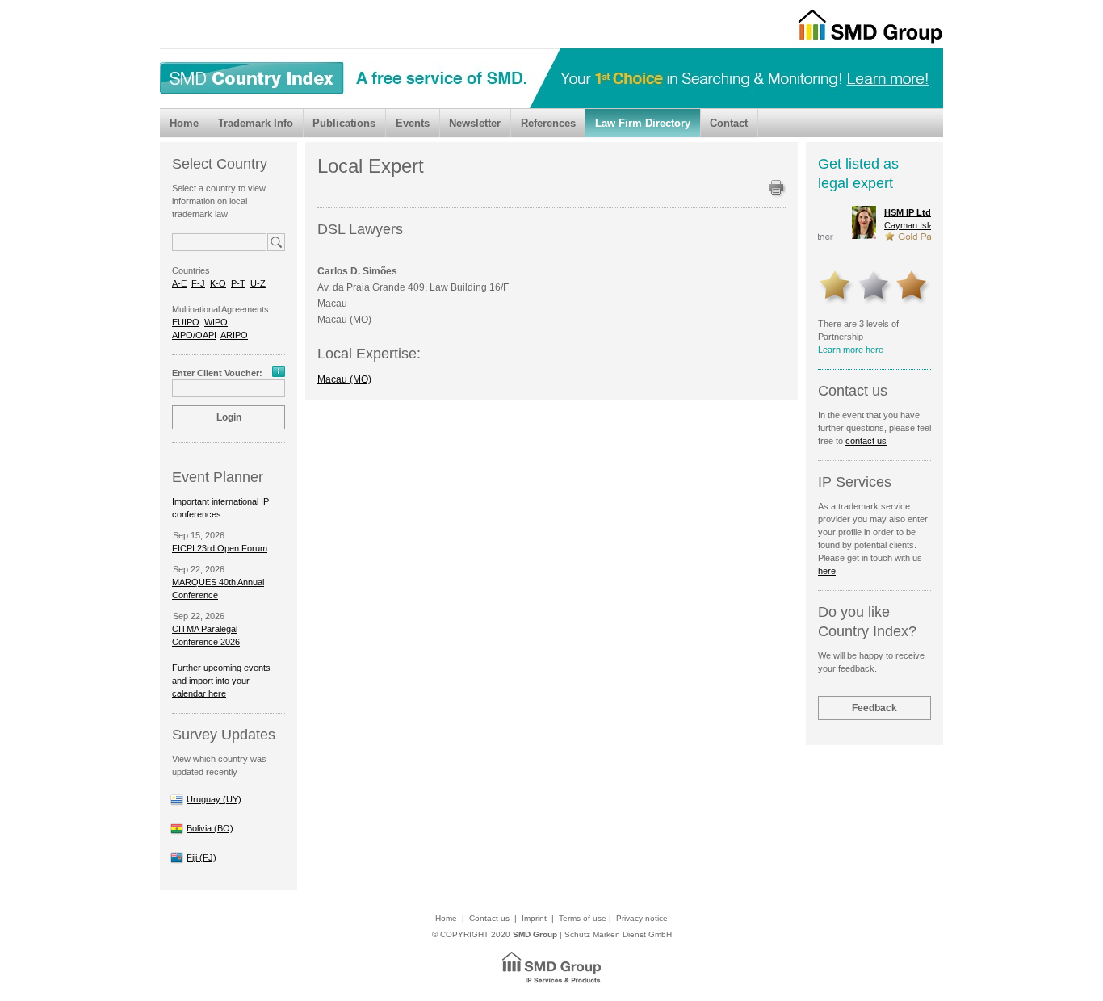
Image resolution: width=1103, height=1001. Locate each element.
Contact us (489, 918)
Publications (343, 123)
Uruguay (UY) (214, 799)
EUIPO (185, 322)
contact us (866, 441)
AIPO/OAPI (194, 335)
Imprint (534, 918)
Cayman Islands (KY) (889, 218)
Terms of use (582, 918)
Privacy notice (642, 918)
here (827, 571)
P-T (238, 283)
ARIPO (234, 335)
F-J (198, 283)
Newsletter (475, 123)
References (548, 123)
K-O (218, 283)
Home (184, 123)
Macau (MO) (344, 379)
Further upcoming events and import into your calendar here (221, 680)
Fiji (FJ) (201, 857)
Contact (729, 123)
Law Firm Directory (642, 123)
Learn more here (850, 349)
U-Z (258, 283)
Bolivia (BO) (210, 828)
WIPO (216, 322)
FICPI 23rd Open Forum (219, 548)
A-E (179, 283)
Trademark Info (255, 123)
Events (413, 123)
